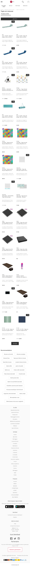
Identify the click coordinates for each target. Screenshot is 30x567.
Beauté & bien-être (15, 410)
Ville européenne (15, 463)
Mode (10, 5)
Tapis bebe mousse (7, 362)
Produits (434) (5, 14)
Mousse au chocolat (8, 354)
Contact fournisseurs (15, 526)
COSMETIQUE (15, 488)
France (15, 468)
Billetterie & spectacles (15, 421)
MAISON (15, 486)
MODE (15, 483)
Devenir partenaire (15, 549)
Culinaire (15, 452)
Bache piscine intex (14, 377)
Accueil (4, 5)
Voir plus (15, 343)
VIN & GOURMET (15, 495)
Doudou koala (22, 374)
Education (15, 419)
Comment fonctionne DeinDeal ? (15, 515)
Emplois (15, 517)
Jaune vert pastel (19, 366)
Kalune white (9, 366)
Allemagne (15, 470)
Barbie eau (7, 370)
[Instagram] (19, 538)
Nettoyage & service (15, 417)
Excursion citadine (15, 459)
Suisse (15, 434)
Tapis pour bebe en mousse (20, 358)
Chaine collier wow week (19, 370)
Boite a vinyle (22, 393)
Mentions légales (15, 557)
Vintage (17, 5)
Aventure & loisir (15, 412)
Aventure (15, 450)
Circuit (15, 461)
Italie (15, 472)
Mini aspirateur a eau (14, 397)
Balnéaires (15, 445)
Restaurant (15, 414)
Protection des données (22, 555)
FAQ (15, 523)
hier (17, 545)
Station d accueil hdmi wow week (15, 381)
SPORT (15, 490)
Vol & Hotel (15, 457)
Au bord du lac (15, 441)
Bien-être (15, 437)
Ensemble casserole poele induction (15, 385)
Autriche (15, 466)
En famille (15, 454)
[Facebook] (11, 538)
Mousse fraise (6, 358)
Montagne (15, 439)
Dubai (15, 475)
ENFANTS (15, 492)
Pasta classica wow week (9, 374)
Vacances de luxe (15, 448)
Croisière (15, 443)
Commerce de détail (15, 423)
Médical (15, 426)
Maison (25, 5)
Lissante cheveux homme (20, 362)
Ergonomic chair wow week (10, 393)
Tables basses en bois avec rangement (14, 401)
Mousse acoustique (21, 354)
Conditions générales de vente (9, 555)
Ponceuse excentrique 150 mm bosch (14, 389)
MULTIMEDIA (15, 497)
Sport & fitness (15, 428)
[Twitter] (15, 538)
